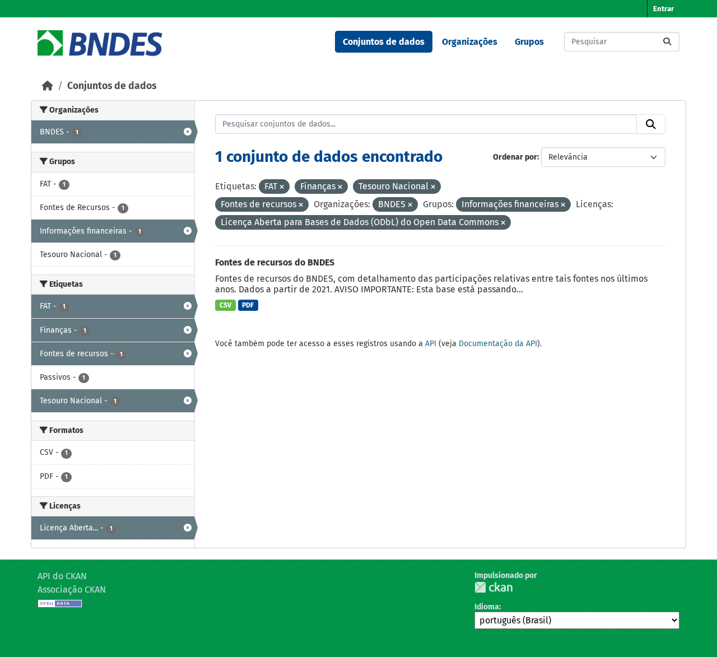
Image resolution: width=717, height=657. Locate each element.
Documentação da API (498, 343)
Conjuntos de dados (384, 41)
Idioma (486, 607)
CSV (225, 305)
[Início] (47, 86)
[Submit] (667, 42)
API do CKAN (62, 576)
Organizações (469, 41)
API (430, 343)
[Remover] (282, 187)
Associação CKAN (72, 589)
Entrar (663, 8)
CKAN (493, 587)
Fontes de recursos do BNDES (274, 262)
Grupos (529, 41)
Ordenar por (515, 157)
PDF (248, 305)
